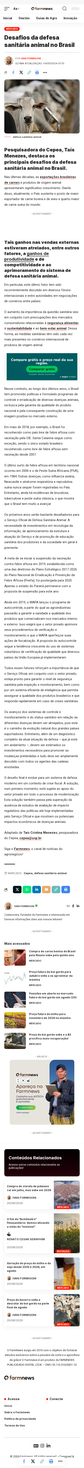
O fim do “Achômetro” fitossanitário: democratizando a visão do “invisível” (28, 1222)
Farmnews (22, 849)
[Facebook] (73, 906)
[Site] (68, 906)
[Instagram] (42, 1445)
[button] (8, 9)
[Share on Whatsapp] (27, 889)
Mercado (12, 28)
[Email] (46, 889)
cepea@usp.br (30, 838)
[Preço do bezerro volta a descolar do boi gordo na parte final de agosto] (67, 1310)
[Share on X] (21, 72)
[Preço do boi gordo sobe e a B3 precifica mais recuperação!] (15, 1041)
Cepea (28, 873)
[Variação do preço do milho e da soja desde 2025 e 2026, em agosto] (67, 1274)
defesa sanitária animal (50, 873)
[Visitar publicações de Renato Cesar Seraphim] (9, 1234)
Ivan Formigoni (31, 58)
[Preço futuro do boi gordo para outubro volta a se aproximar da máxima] (15, 978)
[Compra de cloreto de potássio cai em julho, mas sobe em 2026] (67, 1195)
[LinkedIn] (78, 906)
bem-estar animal (53, 328)
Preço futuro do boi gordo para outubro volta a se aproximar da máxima (51, 975)
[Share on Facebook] (13, 72)
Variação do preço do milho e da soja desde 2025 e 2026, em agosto (29, 1267)
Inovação (63, 1251)
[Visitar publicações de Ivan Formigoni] (8, 60)
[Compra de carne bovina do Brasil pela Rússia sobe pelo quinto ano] (15, 957)
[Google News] (36, 1445)
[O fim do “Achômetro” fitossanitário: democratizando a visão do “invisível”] (67, 1233)
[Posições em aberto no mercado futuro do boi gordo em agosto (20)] (15, 1000)
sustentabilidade (19, 328)
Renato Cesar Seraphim (26, 1239)
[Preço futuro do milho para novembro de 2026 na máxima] (15, 1020)
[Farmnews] (41, 8)
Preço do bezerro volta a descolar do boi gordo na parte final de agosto (28, 1303)
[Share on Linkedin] (36, 889)
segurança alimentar (62, 323)
